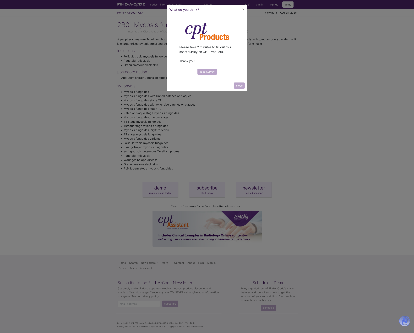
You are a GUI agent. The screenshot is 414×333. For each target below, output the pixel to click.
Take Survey (207, 71)
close (239, 85)
